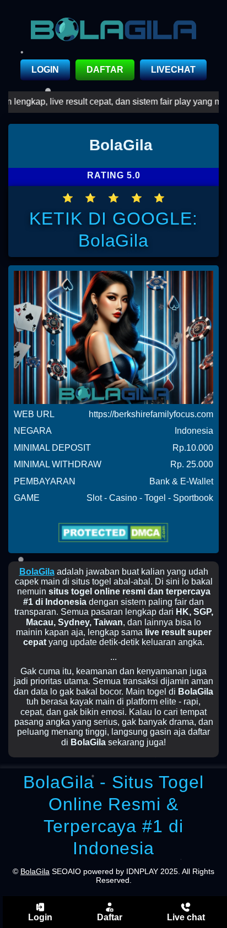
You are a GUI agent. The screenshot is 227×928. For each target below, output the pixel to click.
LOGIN (45, 69)
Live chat (186, 917)
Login (40, 917)
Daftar (109, 917)
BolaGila (37, 571)
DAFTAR (105, 69)
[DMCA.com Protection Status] (113, 532)
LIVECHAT (173, 69)
